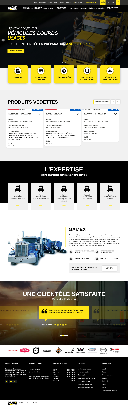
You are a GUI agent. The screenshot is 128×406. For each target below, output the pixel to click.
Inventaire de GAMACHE (109, 268)
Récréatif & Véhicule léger (96, 8)
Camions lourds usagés (28, 8)
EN (108, 2)
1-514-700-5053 (92, 2)
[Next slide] (124, 40)
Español (68, 2)
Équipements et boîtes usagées (61, 8)
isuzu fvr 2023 (16, 114)
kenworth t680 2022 (95, 114)
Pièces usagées (48, 8)
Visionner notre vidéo (16, 50)
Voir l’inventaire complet (102, 101)
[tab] (62, 62)
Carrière (104, 381)
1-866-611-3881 (34, 372)
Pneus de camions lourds (112, 8)
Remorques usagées (38, 8)
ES (113, 2)
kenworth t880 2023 (57, 114)
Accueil (104, 369)
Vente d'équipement (40, 2)
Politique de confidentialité (109, 390)
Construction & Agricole (78, 8)
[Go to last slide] (2, 40)
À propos (104, 378)
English (62, 2)
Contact (50, 2)
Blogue (56, 2)
